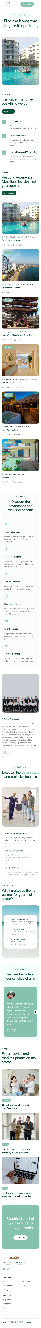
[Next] (35, 1012)
